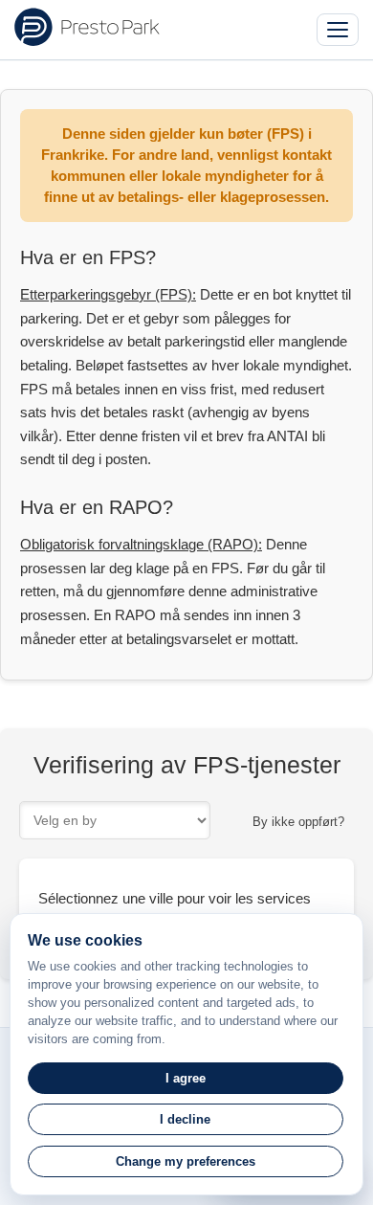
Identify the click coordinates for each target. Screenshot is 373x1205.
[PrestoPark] (87, 27)
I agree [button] (185, 1078)
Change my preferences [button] (185, 1161)
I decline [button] (185, 1119)
